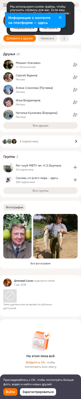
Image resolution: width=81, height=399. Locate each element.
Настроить (50, 28)
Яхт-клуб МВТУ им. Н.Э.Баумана (38, 165)
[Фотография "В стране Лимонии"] (17, 236)
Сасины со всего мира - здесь (37, 178)
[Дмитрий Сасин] (7, 282)
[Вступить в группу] (75, 167)
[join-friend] (75, 64)
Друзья (9, 54)
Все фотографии (40, 263)
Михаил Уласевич (28, 63)
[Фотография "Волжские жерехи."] (55, 236)
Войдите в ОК (35, 362)
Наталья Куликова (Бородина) (36, 113)
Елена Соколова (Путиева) (34, 88)
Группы (9, 156)
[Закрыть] (60, 17)
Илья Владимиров (28, 100)
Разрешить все (23, 28)
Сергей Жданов (26, 75)
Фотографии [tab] (14, 207)
